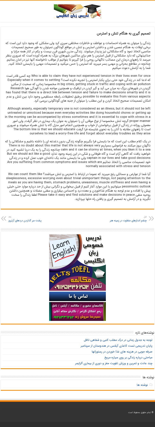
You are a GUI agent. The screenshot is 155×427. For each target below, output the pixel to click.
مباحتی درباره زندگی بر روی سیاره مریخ (128, 357)
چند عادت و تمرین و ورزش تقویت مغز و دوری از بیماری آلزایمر (113, 363)
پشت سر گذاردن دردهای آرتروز (24, 219)
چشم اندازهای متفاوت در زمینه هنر (128, 219)
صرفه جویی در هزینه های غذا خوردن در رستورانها (122, 351)
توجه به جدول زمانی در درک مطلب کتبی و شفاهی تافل (118, 340)
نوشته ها (142, 385)
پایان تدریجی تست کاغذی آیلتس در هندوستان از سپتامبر (116, 345)
